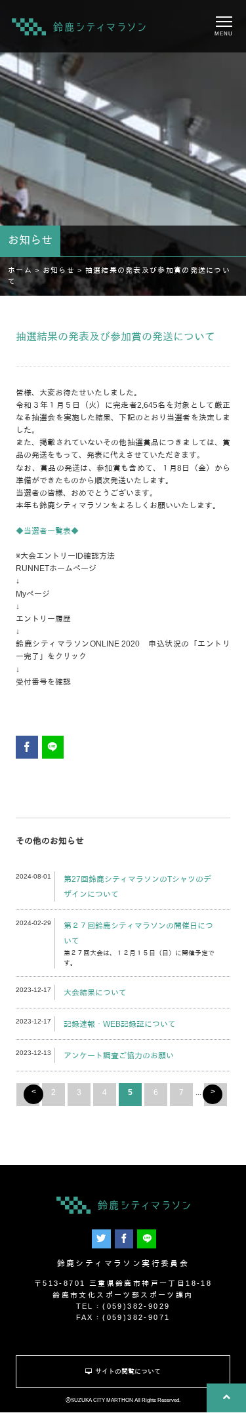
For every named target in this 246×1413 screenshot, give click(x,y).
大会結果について (95, 992)
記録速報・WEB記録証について (120, 1024)
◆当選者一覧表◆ (47, 531)
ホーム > (25, 270)
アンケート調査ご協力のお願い (119, 1055)
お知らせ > (64, 270)
